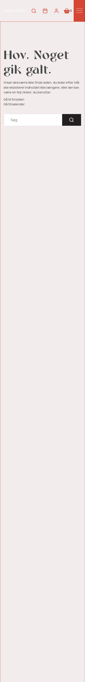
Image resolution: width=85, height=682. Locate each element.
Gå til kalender (14, 104)
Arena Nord (14, 10)
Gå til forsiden (13, 99)
